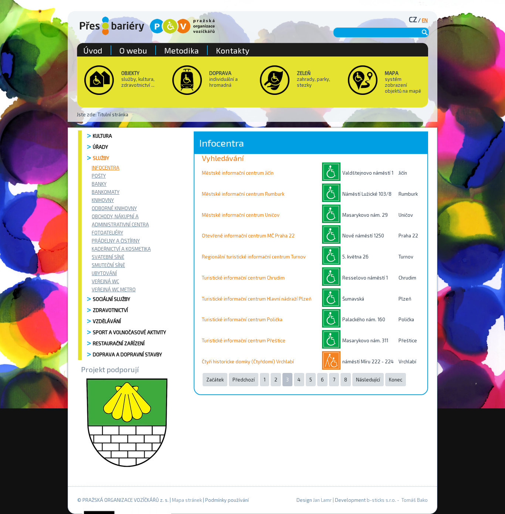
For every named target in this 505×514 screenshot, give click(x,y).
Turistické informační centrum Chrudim (243, 278)
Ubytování (104, 273)
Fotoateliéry (107, 233)
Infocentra (105, 168)
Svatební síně (108, 257)
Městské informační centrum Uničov (240, 215)
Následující (368, 380)
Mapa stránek (187, 500)
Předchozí (244, 380)
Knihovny (103, 200)
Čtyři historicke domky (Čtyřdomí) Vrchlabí (248, 361)
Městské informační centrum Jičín (238, 173)
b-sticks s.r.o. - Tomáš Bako (397, 500)
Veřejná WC (105, 281)
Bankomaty (105, 192)
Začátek (215, 380)
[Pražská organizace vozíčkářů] (182, 26)
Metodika (181, 50)
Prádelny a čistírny (116, 241)
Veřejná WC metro (114, 289)
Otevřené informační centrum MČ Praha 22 (248, 236)
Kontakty (233, 50)
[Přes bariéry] (112, 26)
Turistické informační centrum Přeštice (243, 340)
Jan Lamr (322, 500)
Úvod (92, 50)
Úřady (100, 147)
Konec (395, 380)
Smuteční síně (108, 265)
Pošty (99, 176)
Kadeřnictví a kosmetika (121, 249)
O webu (133, 50)
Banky (99, 184)
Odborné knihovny (114, 208)
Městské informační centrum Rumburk (243, 194)
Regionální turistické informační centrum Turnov (254, 257)
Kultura (102, 136)
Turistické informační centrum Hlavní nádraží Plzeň (257, 299)
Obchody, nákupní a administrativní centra (120, 220)
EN (425, 20)
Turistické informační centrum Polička (242, 319)
